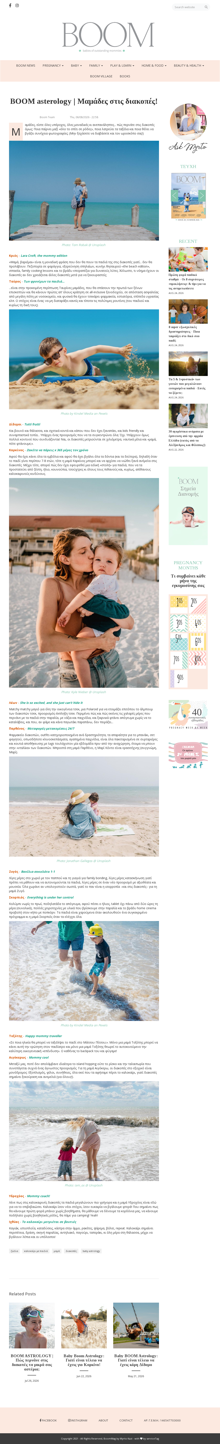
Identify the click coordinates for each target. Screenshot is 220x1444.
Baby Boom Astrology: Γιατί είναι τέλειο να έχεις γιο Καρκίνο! (84, 1360)
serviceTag (153, 1438)
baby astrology (91, 1251)
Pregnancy (52, 65)
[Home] (110, 37)
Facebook (49, 1420)
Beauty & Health (188, 65)
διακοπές (71, 1251)
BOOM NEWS (25, 65)
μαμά (57, 1251)
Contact (126, 1420)
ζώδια (14, 1251)
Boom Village (101, 76)
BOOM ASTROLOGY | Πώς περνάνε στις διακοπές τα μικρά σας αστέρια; (32, 1363)
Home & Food (153, 65)
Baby (75, 65)
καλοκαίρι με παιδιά (36, 1251)
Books (125, 76)
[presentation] (174, 196)
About (103, 1420)
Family (95, 65)
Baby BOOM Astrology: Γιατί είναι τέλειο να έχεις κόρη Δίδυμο (136, 1360)
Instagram (79, 1420)
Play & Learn (121, 65)
